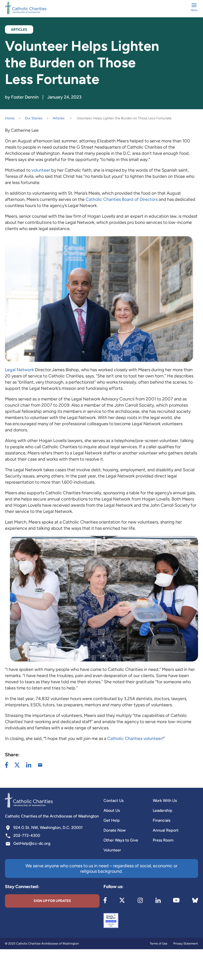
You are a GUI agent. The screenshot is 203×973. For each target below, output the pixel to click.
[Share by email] (40, 765)
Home (10, 118)
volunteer (40, 170)
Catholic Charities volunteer (134, 738)
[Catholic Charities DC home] (26, 7)
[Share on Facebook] (6, 765)
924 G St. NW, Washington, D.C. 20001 (48, 827)
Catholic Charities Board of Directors (122, 199)
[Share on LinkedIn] (28, 764)
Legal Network (19, 369)
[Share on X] (17, 765)
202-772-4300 (26, 835)
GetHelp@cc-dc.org (31, 843)
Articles (59, 118)
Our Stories (34, 118)
